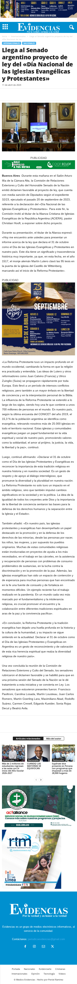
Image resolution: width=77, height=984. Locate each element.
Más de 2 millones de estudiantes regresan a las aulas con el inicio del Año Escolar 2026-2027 (13, 768)
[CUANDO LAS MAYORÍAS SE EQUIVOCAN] (38, 753)
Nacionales (29, 43)
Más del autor (53, 738)
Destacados (8, 760)
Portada (16, 968)
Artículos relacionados (28, 738)
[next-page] (41, 780)
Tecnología (49, 973)
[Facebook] (6, 95)
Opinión (35, 973)
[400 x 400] (38, 318)
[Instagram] (34, 946)
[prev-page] (36, 780)
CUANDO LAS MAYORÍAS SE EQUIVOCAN (34, 766)
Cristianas (60, 968)
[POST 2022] (38, 164)
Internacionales (18, 36)
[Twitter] (15, 95)
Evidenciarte (45, 968)
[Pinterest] (24, 95)
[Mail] (43, 946)
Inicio (4, 36)
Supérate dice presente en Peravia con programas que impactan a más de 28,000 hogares (62, 768)
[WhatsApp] (33, 95)
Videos (62, 973)
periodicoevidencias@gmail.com (46, 939)
